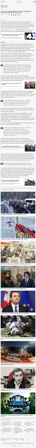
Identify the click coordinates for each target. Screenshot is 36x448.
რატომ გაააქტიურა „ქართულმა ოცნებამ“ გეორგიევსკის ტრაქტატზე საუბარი (13, 288)
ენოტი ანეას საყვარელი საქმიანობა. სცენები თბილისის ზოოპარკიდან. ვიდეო (7, 424)
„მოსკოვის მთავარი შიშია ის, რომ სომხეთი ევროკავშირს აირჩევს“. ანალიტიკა (14, 239)
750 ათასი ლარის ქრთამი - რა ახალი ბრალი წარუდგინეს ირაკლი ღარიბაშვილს (14, 313)
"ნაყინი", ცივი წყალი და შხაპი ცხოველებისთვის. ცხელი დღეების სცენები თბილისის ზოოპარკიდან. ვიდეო (17, 339)
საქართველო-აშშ (4, 7)
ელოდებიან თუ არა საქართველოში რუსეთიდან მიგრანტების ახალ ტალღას (13, 214)
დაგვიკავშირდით (9, 438)
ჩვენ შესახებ (3, 438)
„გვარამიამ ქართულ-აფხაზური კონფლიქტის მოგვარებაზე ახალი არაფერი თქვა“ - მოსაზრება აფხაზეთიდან (17, 416)
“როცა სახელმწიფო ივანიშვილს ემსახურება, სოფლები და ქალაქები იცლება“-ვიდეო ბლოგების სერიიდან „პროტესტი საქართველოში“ (17, 364)
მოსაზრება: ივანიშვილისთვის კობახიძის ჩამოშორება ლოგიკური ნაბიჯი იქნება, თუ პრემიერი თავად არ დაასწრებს (18, 430)
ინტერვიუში (32, 23)
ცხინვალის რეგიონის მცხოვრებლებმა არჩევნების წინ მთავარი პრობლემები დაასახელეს (16, 263)
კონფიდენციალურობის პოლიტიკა (18, 438)
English (6, 5)
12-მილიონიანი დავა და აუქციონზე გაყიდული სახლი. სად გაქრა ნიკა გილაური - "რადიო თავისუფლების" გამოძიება (16, 390)
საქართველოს (5, 51)
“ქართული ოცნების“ (12, 30)
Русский (2, 5)
